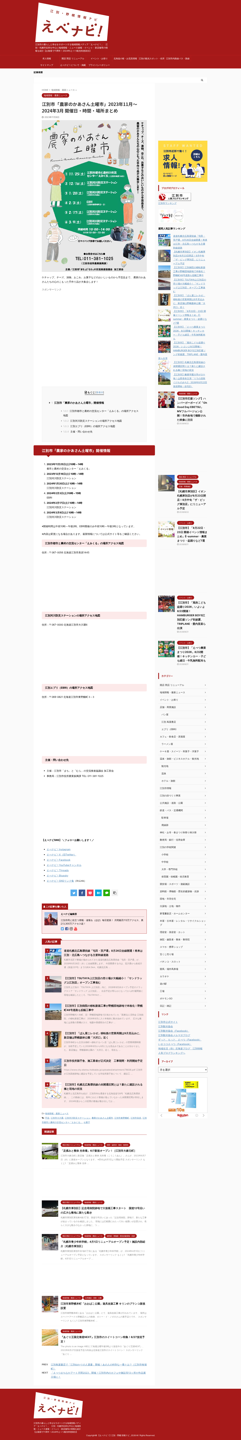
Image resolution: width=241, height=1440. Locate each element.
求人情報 (46, 58)
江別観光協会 (165, 1026)
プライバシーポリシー (99, 65)
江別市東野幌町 (121, 1118)
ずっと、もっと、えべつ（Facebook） (179, 1039)
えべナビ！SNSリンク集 (60, 880)
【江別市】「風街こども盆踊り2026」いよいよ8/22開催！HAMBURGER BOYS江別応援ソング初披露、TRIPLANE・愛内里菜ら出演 (182, 350)
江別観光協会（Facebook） (173, 1030)
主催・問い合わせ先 (77, 431)
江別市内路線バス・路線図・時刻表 (178, 59)
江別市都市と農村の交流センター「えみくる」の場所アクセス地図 (101, 413)
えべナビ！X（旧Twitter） (61, 854)
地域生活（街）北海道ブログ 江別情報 (180, 1048)
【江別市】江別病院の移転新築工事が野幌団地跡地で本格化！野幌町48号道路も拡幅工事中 (189, 271)
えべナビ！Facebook (58, 859)
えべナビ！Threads (58, 870)
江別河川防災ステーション (77, 1118)
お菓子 (87, 1122)
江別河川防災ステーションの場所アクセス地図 (92, 420)
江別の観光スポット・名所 (151, 58)
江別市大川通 (57, 1118)
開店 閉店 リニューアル (73, 58)
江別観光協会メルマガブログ (174, 1035)
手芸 (47, 1118)
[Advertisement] (69, 315)
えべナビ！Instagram (58, 849)
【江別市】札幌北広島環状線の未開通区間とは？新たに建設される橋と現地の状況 (189, 366)
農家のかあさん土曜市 (102, 1118)
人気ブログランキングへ (171, 1052)
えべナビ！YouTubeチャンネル (64, 865)
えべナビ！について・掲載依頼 (73, 66)
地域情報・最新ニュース (57, 1113)
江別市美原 (136, 1118)
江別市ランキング (167, 203)
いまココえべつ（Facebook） (175, 1044)
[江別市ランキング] (174, 198)
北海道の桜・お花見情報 (125, 58)
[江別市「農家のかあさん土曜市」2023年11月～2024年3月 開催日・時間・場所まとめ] (98, 893)
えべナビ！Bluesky (57, 875)
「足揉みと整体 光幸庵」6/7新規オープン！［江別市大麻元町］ (99, 1150)
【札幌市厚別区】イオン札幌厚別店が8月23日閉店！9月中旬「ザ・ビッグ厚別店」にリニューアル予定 (191, 500)
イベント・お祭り (99, 58)
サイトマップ (46, 65)
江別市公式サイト (168, 1022)
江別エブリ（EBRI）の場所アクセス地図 (89, 426)
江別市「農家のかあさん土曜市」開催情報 (77, 402)
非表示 (99, 392)
